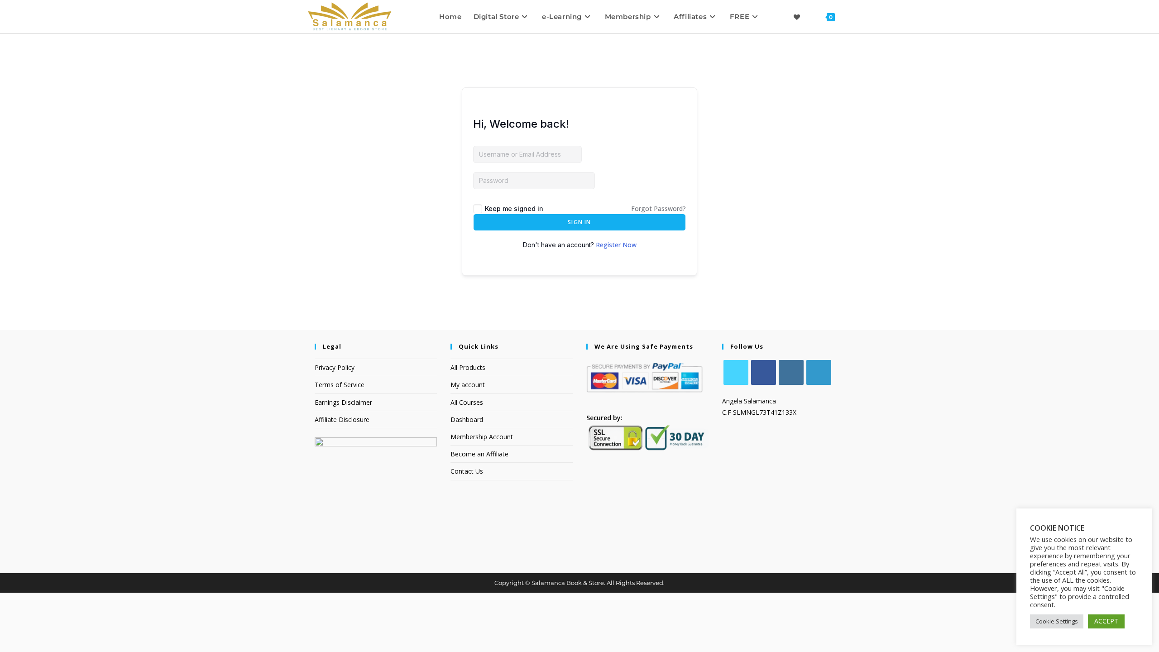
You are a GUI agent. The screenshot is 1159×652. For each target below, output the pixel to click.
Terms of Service (339, 384)
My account (467, 384)
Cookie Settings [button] (1056, 621)
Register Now (616, 244)
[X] (735, 372)
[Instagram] (791, 372)
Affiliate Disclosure (342, 419)
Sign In (579, 222)
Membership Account (481, 436)
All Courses (466, 402)
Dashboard (466, 419)
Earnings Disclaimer (343, 402)
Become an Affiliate (479, 454)
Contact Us (466, 471)
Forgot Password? (658, 208)
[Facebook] (763, 372)
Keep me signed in (514, 208)
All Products (467, 367)
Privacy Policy (334, 367)
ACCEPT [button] (1106, 621)
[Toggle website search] (849, 16)
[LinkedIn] (818, 372)
